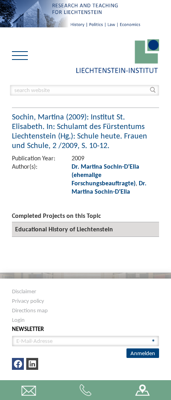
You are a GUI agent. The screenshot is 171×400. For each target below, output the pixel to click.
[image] (117, 55)
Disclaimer (24, 291)
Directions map (30, 310)
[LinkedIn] (32, 364)
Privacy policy (28, 300)
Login (18, 319)
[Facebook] (18, 364)
